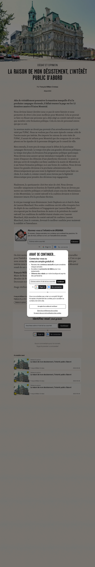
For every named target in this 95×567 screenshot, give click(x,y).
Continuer (60, 282)
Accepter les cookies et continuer (47, 306)
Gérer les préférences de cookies (47, 310)
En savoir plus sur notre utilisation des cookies (47, 313)
